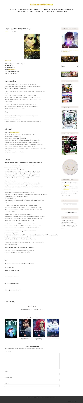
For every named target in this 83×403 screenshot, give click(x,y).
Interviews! (50, 11)
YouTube (65, 50)
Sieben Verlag (8, 60)
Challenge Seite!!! (22, 11)
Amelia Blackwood (14, 132)
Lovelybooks (65, 51)
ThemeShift (75, 401)
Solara (7, 31)
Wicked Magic (67, 195)
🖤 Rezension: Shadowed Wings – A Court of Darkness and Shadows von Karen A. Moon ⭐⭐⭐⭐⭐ (69, 184)
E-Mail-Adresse (8, 377)
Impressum (29, 396)
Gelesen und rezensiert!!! (37, 11)
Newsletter (37, 9)
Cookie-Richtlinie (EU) (62, 11)
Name (6, 371)
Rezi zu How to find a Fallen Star (71, 193)
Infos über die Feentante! (25, 9)
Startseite (13, 9)
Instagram (76, 50)
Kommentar (8, 351)
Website (6, 383)
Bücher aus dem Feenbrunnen (41, 4)
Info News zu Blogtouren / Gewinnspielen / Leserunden (59, 9)
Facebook (70, 50)
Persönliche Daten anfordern (46, 396)
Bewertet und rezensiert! (26, 309)
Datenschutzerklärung (36, 396)
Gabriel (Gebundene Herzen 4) (17, 28)
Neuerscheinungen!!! (38, 309)
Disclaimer (54, 396)
